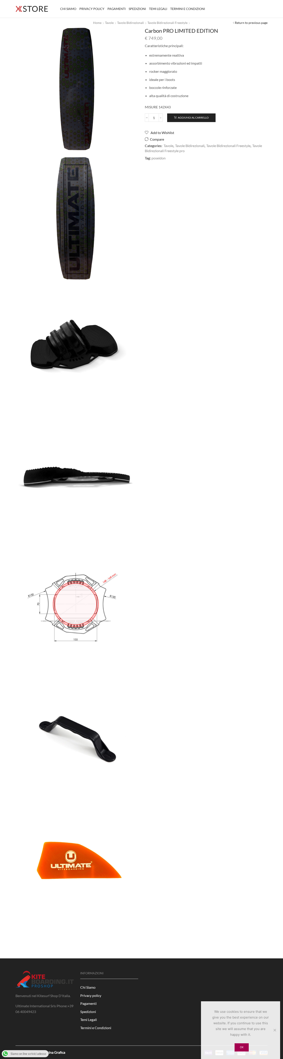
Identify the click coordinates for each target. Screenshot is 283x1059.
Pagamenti (116, 9)
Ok (242, 1047)
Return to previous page (251, 23)
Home (97, 23)
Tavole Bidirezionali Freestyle (167, 23)
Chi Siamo (68, 9)
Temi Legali (158, 9)
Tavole (109, 23)
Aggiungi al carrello (193, 117)
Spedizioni (137, 9)
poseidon (158, 158)
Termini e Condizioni (187, 9)
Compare (157, 139)
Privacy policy (91, 9)
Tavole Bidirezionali (130, 23)
